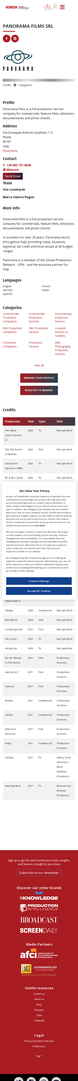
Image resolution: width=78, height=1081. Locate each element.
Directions (10, 151)
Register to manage (39, 390)
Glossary (39, 1010)
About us (39, 999)
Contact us (39, 993)
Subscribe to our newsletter (39, 873)
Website (12, 170)
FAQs (39, 1004)
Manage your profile (39, 378)
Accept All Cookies (38, 590)
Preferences (39, 1046)
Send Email (12, 176)
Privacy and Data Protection (39, 1041)
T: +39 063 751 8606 (17, 165)
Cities (39, 1015)
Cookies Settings (39, 581)
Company (39, 1020)
